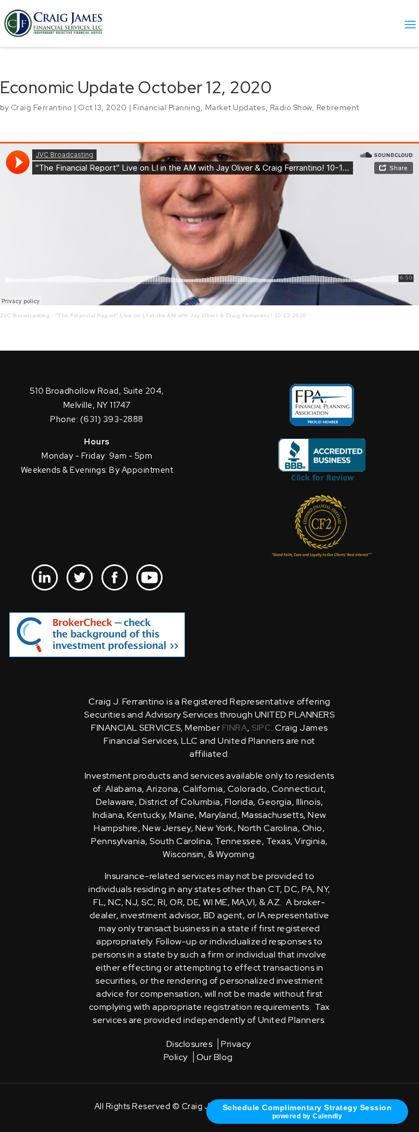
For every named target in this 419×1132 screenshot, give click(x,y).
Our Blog (214, 1057)
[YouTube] (149, 577)
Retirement (338, 107)
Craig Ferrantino (41, 107)
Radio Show (291, 107)
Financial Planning (167, 107)
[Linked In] (45, 577)
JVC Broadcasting (25, 315)
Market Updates (235, 107)
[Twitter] (80, 577)
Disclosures (189, 1044)
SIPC (261, 727)
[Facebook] (114, 577)
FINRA (235, 727)
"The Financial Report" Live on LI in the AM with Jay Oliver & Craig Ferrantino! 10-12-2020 (181, 315)
